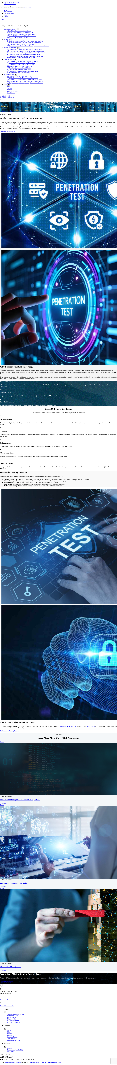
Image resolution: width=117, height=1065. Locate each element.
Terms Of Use (45, 1062)
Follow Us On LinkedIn (7, 1006)
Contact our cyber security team (67, 726)
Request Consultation (13, 1040)
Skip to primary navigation (11, 2)
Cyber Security (11, 1017)
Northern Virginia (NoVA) (15, 1050)
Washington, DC (12, 1051)
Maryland (10, 1048)
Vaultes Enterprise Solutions (13, 1062)
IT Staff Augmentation (13, 1022)
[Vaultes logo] (58, 985)
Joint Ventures (11, 1038)
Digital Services (11, 1019)
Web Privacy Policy (55, 1062)
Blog (8, 1032)
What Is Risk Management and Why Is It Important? (20, 800)
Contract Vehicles (12, 1037)
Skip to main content (10, 4)
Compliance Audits (12, 1015)
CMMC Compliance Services (15, 1014)
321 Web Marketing (34, 1062)
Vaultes (2, 19)
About (9, 1030)
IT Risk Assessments (13, 1020)
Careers (9, 1033)
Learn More (27, 7)
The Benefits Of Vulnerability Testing (14, 883)
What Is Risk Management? (10, 967)
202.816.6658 (91, 726)
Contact (9, 1035)
